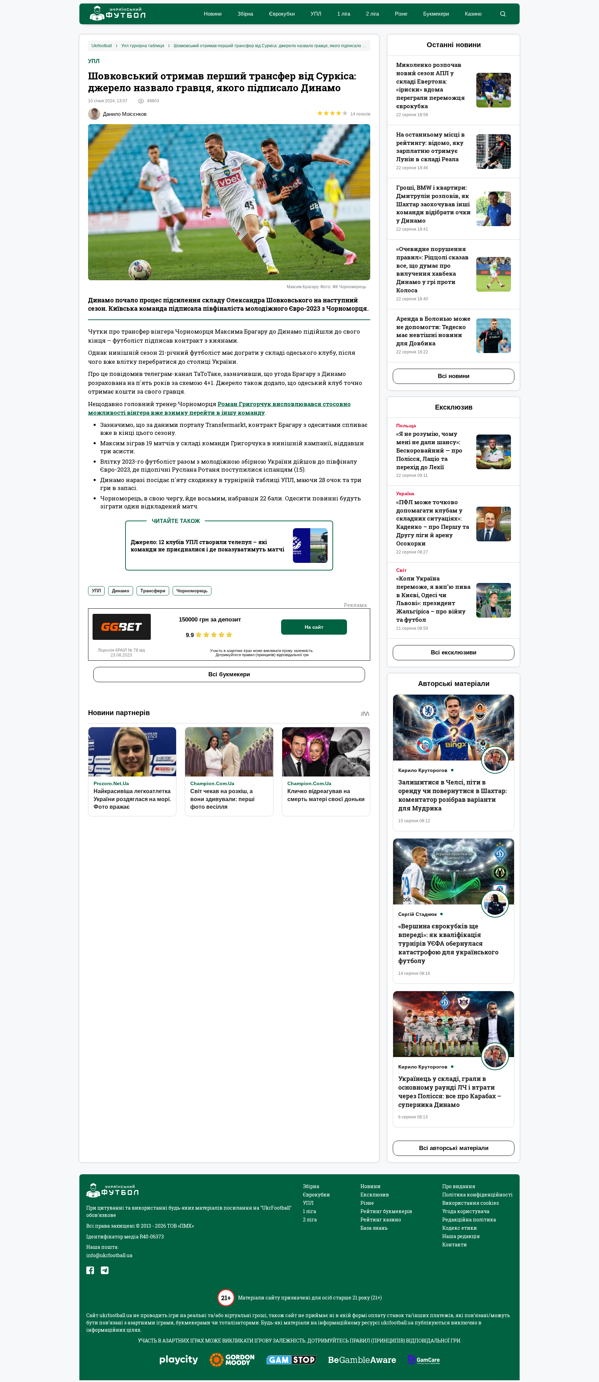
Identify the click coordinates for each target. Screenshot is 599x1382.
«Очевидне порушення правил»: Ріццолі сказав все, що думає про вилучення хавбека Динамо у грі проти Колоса (432, 269)
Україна (405, 493)
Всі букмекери (229, 674)
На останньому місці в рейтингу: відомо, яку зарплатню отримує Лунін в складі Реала (430, 146)
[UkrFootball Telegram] (104, 1270)
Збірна (245, 14)
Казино (473, 14)
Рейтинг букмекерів (386, 1211)
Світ (401, 570)
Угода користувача (465, 1211)
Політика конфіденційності (477, 1194)
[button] (502, 13)
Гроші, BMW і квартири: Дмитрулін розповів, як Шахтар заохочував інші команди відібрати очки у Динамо (433, 203)
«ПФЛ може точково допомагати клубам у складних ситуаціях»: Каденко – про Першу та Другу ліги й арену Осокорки (432, 522)
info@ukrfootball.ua (109, 1255)
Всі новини (453, 376)
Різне (401, 14)
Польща (406, 425)
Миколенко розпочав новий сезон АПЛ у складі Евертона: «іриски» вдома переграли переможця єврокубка (430, 85)
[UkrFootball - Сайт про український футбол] (114, 14)
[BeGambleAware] (362, 1360)
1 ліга (343, 14)
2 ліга (372, 14)
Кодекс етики (459, 1228)
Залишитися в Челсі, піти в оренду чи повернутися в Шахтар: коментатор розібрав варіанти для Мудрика (452, 795)
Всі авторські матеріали (453, 1148)
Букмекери (436, 14)
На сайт (314, 627)
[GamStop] (291, 1360)
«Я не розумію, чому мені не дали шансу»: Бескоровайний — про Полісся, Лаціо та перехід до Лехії (429, 450)
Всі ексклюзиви (453, 652)
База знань (374, 1228)
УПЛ (316, 14)
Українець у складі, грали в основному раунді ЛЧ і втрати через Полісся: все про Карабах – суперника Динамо (449, 1091)
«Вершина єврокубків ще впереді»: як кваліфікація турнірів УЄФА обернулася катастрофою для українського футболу (448, 943)
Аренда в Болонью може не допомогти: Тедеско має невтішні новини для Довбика (433, 331)
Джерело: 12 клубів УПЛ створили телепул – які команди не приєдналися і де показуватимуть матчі (207, 545)
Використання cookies (470, 1203)
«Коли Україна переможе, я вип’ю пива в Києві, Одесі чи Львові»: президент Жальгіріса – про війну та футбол (433, 599)
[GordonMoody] (232, 1360)
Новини (213, 14)
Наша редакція (461, 1236)
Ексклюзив (375, 1194)
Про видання (458, 1186)
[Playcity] (179, 1360)
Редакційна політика (469, 1219)
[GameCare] (424, 1360)
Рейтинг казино (381, 1219)
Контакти (454, 1244)
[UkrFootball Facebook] (90, 1270)
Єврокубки (282, 14)
